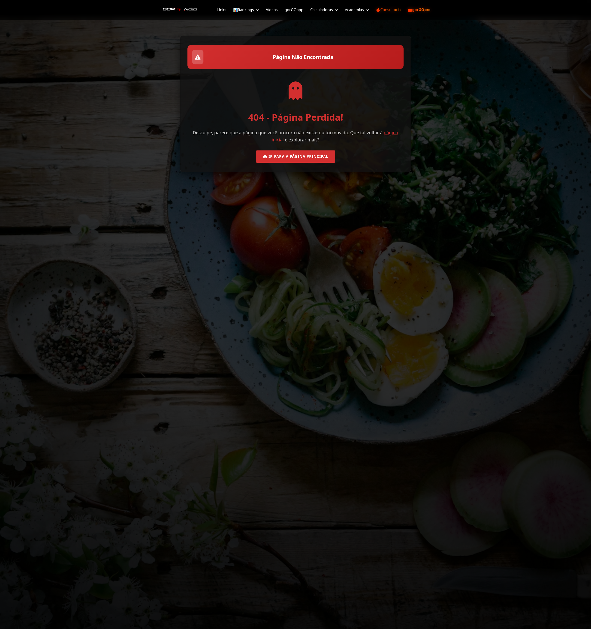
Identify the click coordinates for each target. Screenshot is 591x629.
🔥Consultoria (388, 9)
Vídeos (272, 9)
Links (221, 9)
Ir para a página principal (297, 156)
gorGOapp (294, 9)
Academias (355, 9)
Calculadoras (322, 9)
